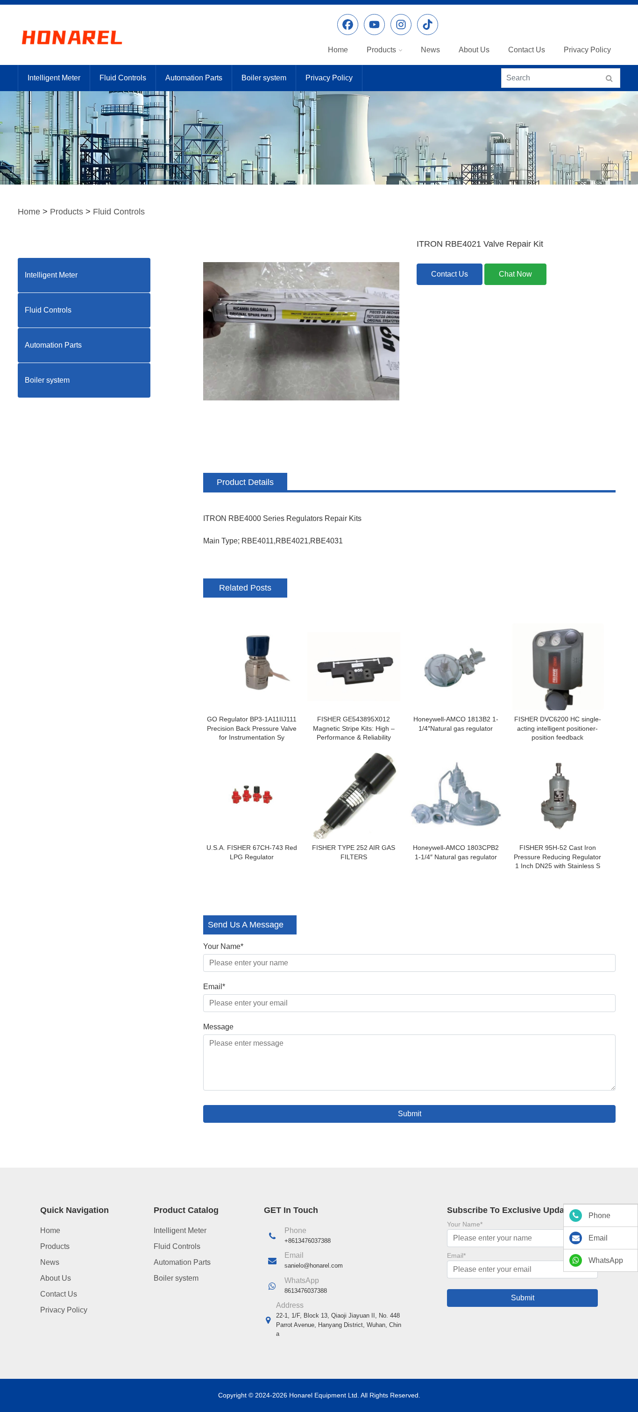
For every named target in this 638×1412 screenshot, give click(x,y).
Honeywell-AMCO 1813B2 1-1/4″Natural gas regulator (455, 723)
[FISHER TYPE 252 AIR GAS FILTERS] (353, 795)
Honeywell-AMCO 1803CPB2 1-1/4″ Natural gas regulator (456, 852)
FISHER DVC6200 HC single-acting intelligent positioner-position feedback (557, 728)
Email (214, 987)
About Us (474, 50)
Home (338, 50)
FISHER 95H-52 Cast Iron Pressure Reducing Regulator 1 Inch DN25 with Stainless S (557, 857)
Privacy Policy (587, 50)
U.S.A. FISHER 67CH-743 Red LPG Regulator (251, 852)
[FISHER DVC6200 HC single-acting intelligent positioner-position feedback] (557, 666)
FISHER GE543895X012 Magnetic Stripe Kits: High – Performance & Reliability (354, 728)
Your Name (223, 946)
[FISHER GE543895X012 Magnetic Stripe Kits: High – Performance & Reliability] (353, 666)
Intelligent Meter (54, 78)
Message (218, 1027)
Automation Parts (193, 78)
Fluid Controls (122, 78)
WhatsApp (605, 1260)
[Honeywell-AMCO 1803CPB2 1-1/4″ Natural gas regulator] (456, 795)
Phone (599, 1215)
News (430, 50)
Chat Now (515, 274)
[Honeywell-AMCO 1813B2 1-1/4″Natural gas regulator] (456, 666)
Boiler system (263, 78)
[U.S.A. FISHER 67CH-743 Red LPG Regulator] (252, 795)
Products (381, 50)
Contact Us (526, 50)
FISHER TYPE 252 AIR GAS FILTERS (353, 852)
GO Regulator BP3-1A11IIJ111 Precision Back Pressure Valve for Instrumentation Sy (252, 728)
